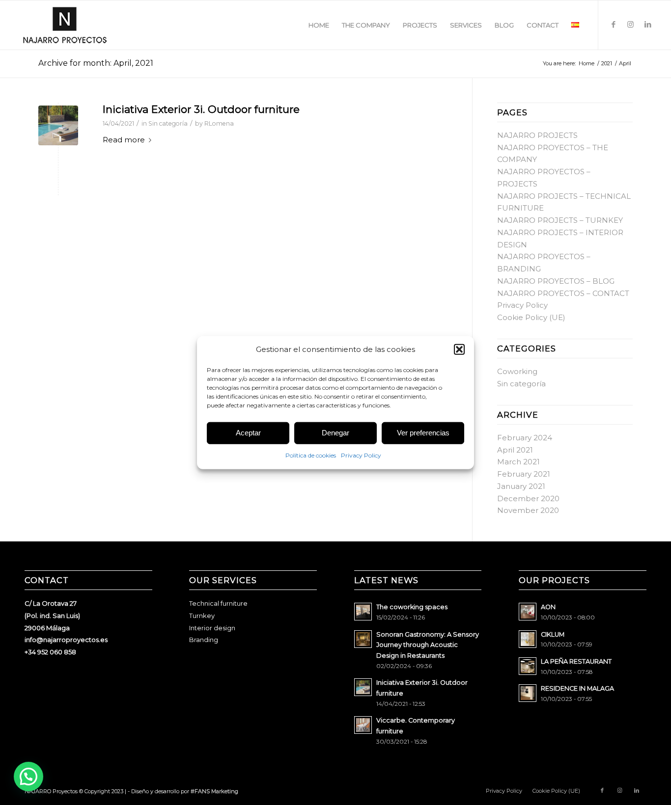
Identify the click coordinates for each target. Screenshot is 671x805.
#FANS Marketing (214, 791)
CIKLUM (552, 634)
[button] (459, 349)
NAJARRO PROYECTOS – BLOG (556, 281)
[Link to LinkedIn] (648, 24)
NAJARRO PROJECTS (537, 135)
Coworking (517, 371)
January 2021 (521, 486)
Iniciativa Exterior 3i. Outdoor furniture (201, 109)
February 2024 (524, 437)
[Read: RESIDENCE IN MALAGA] (527, 693)
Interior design (212, 628)
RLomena (219, 123)
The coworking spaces (411, 607)
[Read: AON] (527, 611)
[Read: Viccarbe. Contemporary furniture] (363, 725)
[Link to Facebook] (613, 24)
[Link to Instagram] (630, 24)
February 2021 (523, 474)
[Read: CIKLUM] (527, 639)
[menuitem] (319, 25)
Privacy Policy (361, 455)
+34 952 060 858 (50, 652)
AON (548, 607)
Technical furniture (218, 603)
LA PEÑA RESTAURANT (576, 661)
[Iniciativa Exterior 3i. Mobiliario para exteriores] (58, 125)
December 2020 (528, 498)
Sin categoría (168, 123)
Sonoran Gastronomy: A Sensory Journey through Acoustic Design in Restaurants (427, 645)
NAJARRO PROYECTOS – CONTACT (563, 293)
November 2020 (528, 510)
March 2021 (518, 461)
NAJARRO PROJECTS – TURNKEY (560, 220)
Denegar (335, 433)
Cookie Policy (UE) (531, 317)
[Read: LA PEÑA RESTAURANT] (527, 666)
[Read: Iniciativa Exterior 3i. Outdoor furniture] (363, 687)
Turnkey (202, 615)
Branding (203, 640)
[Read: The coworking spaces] (363, 611)
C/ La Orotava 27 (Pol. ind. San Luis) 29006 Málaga (52, 615)
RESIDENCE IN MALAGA (577, 688)
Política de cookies (310, 455)
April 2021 (515, 450)
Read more (124, 139)
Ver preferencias (423, 433)
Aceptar (248, 433)
